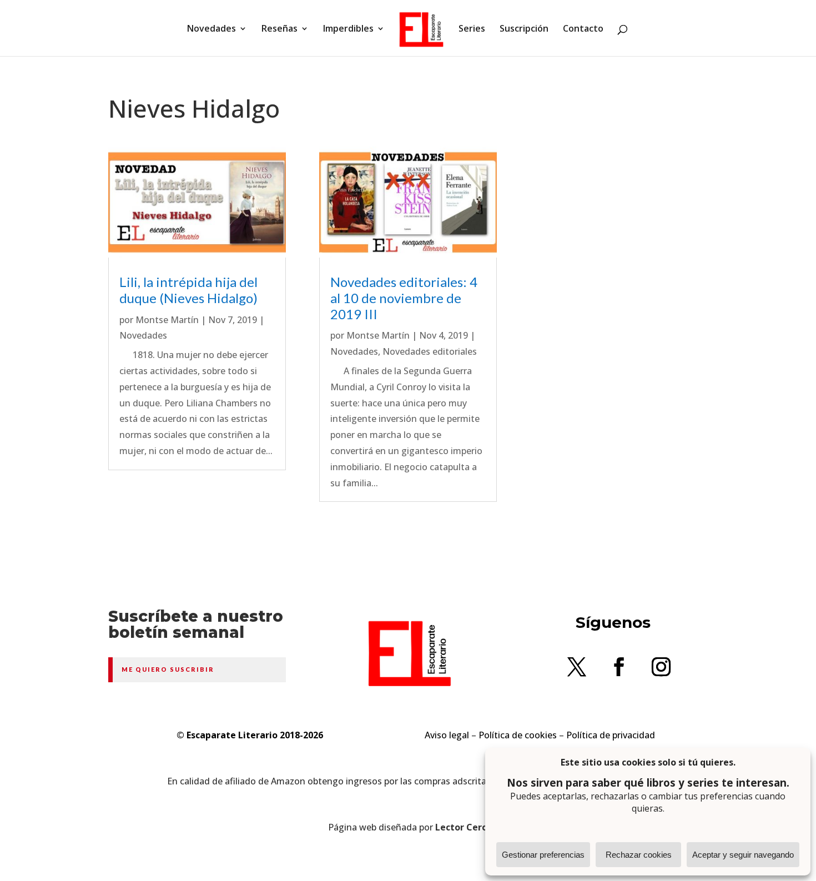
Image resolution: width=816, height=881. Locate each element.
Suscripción (524, 29)
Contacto (583, 29)
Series (472, 29)
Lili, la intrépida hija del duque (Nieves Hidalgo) (188, 290)
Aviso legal (447, 735)
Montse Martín (167, 320)
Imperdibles (348, 29)
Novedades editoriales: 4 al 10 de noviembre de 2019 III (403, 298)
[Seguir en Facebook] (619, 667)
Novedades (211, 29)
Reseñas (279, 29)
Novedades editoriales (429, 351)
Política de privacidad (610, 735)
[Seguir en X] (577, 667)
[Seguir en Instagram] (661, 667)
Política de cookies (517, 735)
